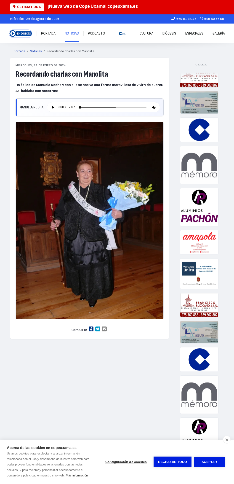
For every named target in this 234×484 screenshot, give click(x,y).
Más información (77, 475)
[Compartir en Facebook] (91, 329)
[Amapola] (199, 238)
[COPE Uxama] (122, 33)
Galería (219, 33)
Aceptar (209, 462)
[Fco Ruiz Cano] (199, 300)
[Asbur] (199, 98)
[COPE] (199, 125)
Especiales (194, 33)
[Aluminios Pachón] (199, 202)
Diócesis (169, 33)
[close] (227, 440)
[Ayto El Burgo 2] (199, 269)
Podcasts (96, 33)
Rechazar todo (172, 462)
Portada (48, 33)
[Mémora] (199, 160)
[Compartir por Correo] (104, 329)
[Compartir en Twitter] (97, 329)
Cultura (146, 33)
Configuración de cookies (126, 462)
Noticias (72, 33)
